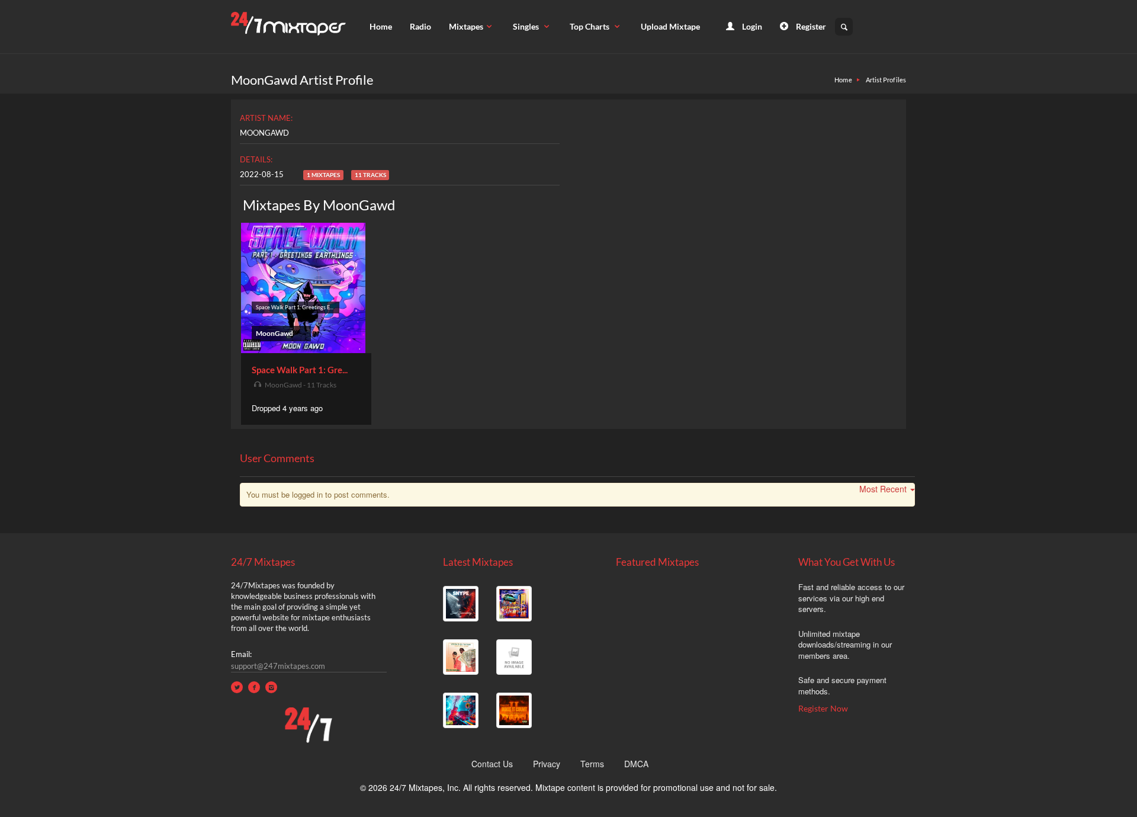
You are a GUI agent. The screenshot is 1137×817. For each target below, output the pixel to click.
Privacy (546, 764)
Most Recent (883, 489)
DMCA (636, 764)
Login (751, 26)
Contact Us (492, 764)
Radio (420, 26)
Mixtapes (466, 26)
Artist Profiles (886, 80)
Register (810, 26)
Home (381, 26)
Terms (592, 764)
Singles (527, 26)
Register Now (823, 708)
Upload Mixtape (670, 26)
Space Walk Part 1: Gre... (300, 369)
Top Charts (590, 26)
